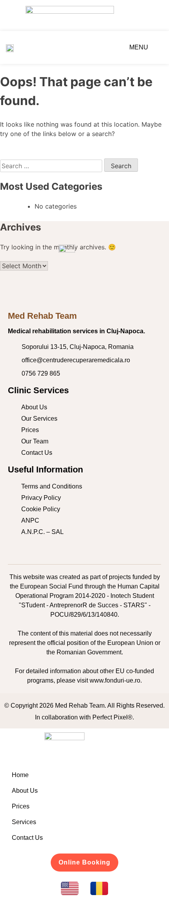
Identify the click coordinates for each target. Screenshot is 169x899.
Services (24, 822)
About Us (25, 790)
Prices (20, 806)
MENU (138, 47)
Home (20, 775)
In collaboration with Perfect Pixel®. (84, 717)
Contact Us (27, 837)
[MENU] (154, 47)
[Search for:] (52, 166)
